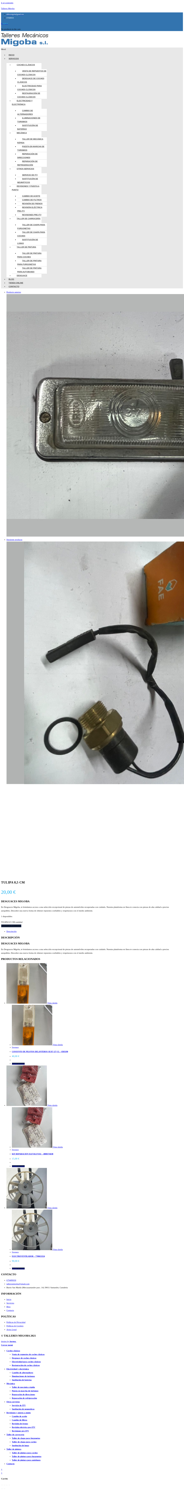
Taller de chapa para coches (31, 234)
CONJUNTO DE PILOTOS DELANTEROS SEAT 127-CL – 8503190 (40, 1052)
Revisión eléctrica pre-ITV (29, 209)
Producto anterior (13, 292)
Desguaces (15, 1047)
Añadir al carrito (11, 926)
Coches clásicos (26, 65)
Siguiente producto (14, 540)
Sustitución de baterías (27, 127)
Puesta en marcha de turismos (30, 148)
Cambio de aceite (31, 196)
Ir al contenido (7, 3)
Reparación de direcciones (27, 156)
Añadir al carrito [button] (18, 1064)
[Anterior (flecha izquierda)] (2, 1488)
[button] (92, 49)
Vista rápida (52, 1003)
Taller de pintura (26, 247)
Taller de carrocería (28, 218)
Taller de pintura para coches (29, 255)
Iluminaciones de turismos (28, 120)
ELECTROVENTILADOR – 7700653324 (28, 1256)
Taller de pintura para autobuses (29, 270)
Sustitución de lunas (27, 241)
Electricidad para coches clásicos (29, 88)
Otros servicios (25, 169)
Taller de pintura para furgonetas (29, 262)
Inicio (11, 55)
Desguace (22, 275)
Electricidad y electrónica (22, 102)
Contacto (14, 286)
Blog (11, 279)
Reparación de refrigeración (27, 163)
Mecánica (22, 133)
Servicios (14, 59)
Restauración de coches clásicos (28, 95)
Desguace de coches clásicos (30, 80)
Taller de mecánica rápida (30, 141)
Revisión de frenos (32, 204)
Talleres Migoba (8, 8)
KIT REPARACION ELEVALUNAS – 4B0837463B (32, 1154)
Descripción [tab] (11, 931)
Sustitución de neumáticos (27, 180)
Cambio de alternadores (25, 112)
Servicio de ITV (30, 175)
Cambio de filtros (31, 200)
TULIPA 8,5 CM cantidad (11, 922)
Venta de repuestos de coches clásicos (31, 73)
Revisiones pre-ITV (31, 215)
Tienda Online (16, 283)
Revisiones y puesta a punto (25, 188)
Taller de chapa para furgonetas (31, 227)
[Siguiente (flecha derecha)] (4, 1488)
